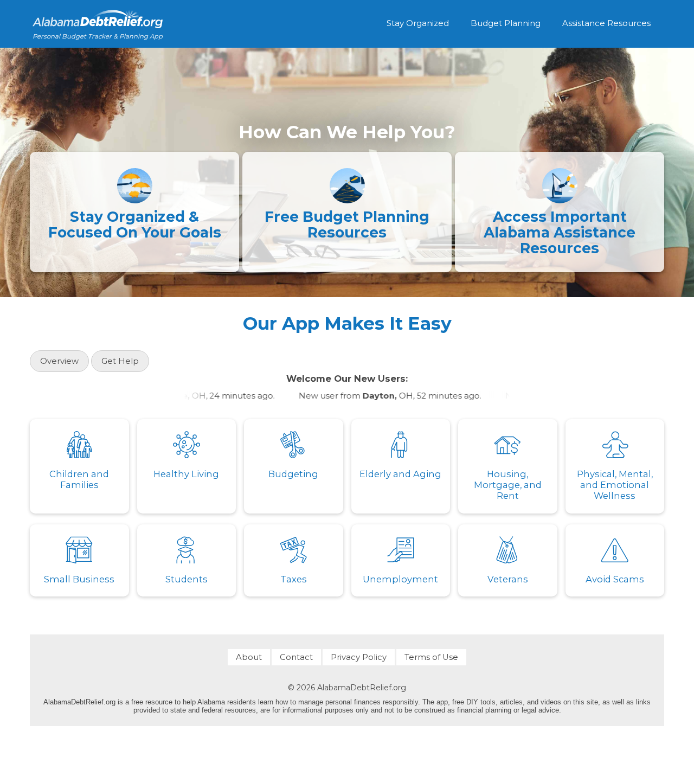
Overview (59, 361)
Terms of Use (431, 657)
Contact (296, 657)
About (249, 657)
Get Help (120, 361)
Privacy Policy (359, 657)
